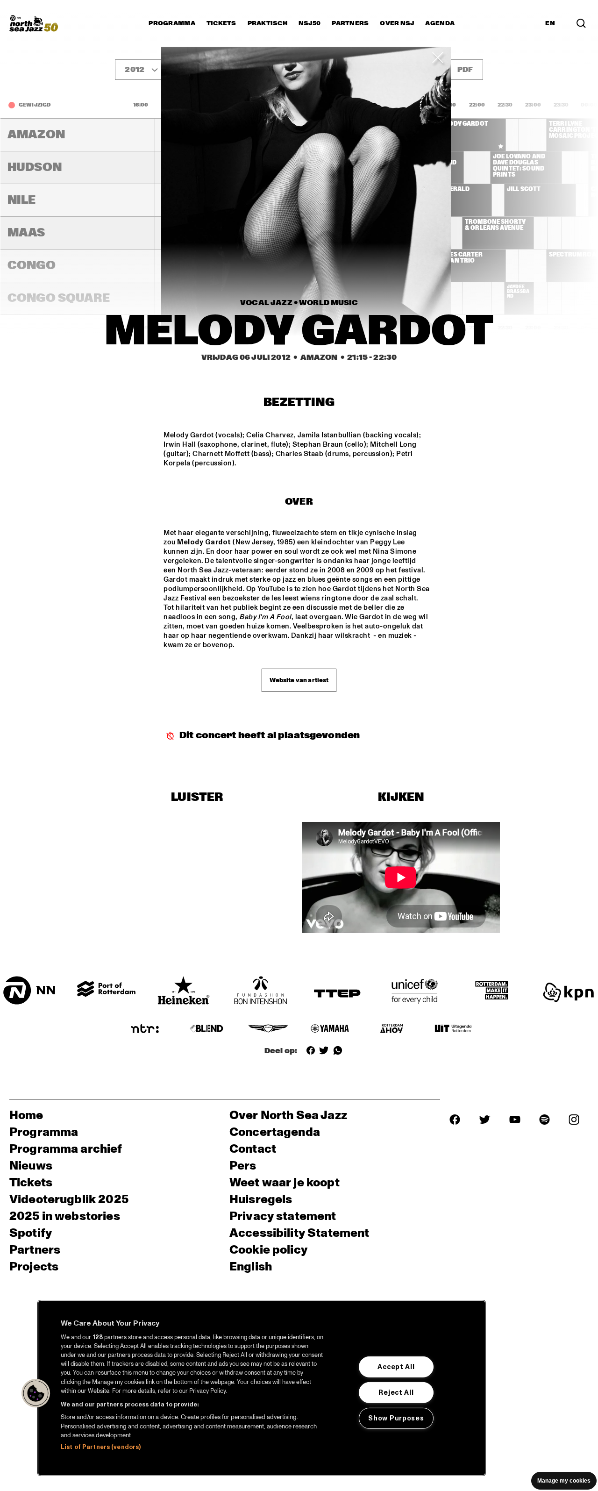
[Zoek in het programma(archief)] (581, 23)
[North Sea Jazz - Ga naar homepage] (33, 23)
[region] (261, 1388)
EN (550, 23)
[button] (36, 1393)
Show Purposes (396, 1418)
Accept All (395, 1366)
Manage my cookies (564, 1480)
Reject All (395, 1392)
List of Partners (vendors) (101, 1447)
